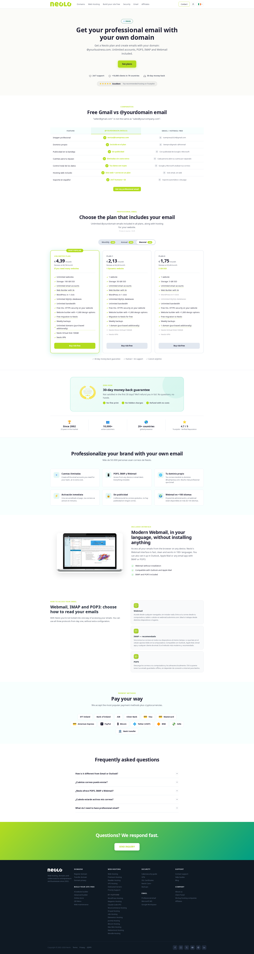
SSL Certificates (148, 880)
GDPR (89, 947)
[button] (200, 4)
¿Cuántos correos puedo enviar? (126, 782)
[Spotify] (198, 947)
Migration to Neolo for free (121, 316)
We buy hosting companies (186, 898)
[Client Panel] (193, 4)
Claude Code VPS (114, 904)
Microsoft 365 (147, 901)
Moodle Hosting (114, 933)
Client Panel (180, 895)
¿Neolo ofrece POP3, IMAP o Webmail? (126, 790)
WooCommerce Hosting (117, 908)
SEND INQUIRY (127, 846)
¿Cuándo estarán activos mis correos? (126, 799)
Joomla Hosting (114, 920)
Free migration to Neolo (67, 316)
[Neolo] (60, 4)
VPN (143, 877)
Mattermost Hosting (116, 930)
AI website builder (81, 891)
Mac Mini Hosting (114, 927)
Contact (184, 4)
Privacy (82, 947)
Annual (127, 242)
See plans (127, 63)
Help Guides (180, 877)
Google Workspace (149, 904)
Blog (177, 880)
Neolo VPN (61, 337)
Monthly (108, 242)
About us (178, 891)
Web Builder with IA (65, 290)
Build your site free (111, 4)
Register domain (80, 874)
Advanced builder (81, 895)
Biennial (145, 242)
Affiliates (145, 4)
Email (135, 4)
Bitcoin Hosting (114, 924)
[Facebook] (175, 947)
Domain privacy (80, 880)
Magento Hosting (115, 901)
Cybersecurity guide (149, 874)
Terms (75, 947)
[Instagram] (181, 947)
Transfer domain (80, 877)
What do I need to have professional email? (126, 808)
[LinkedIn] (204, 947)
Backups (145, 887)
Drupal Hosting (114, 911)
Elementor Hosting (115, 917)
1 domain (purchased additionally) (124, 325)
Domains (81, 4)
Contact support (181, 874)
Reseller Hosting (114, 880)
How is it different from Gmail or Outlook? (126, 773)
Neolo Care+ (146, 883)
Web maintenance (81, 904)
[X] (186, 947)
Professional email (149, 898)
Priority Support (114, 890)
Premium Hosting (115, 877)
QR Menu (77, 901)
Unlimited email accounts (68, 286)
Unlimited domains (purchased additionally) (70, 327)
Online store (79, 898)
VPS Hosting (112, 883)
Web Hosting (94, 4)
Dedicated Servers (115, 887)
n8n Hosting (112, 914)
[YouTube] (192, 947)
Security (126, 4)
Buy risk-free (74, 346)
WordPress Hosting (115, 898)
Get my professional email (127, 189)
